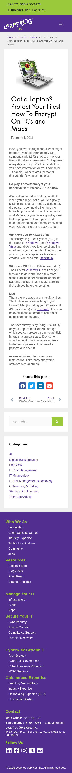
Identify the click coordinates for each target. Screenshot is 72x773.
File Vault (43, 309)
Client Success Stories (23, 532)
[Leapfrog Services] (18, 24)
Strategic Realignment (23, 491)
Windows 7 (33, 242)
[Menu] (60, 24)
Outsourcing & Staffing (24, 486)
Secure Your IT (19, 616)
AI (10, 454)
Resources (16, 560)
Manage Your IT (20, 594)
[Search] (57, 421)
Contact (13, 711)
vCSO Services (18, 671)
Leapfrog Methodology (23, 683)
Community (15, 548)
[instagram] (24, 750)
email (60, 722)
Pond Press (16, 576)
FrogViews (15, 571)
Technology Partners (21, 543)
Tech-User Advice (27, 37)
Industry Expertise (20, 538)
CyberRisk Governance (23, 661)
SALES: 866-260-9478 (24, 4)
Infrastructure (16, 599)
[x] (32, 750)
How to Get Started (20, 699)
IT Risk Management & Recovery (30, 481)
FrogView (15, 464)
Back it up (46, 258)
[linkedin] (9, 750)
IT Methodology (19, 475)
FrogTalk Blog (17, 565)
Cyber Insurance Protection (26, 666)
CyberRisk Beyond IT (25, 650)
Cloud (12, 604)
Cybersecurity (17, 622)
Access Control (18, 627)
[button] (22, 385)
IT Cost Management (23, 470)
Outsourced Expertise (26, 677)
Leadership (15, 527)
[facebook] (16, 750)
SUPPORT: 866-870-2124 (26, 10)
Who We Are (17, 522)
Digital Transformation (23, 459)
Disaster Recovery (20, 637)
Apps (11, 610)
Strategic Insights (19, 581)
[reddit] (40, 750)
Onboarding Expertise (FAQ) (27, 694)
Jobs (11, 554)
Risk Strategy (17, 655)
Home (10, 37)
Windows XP (34, 270)
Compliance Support (21, 632)
